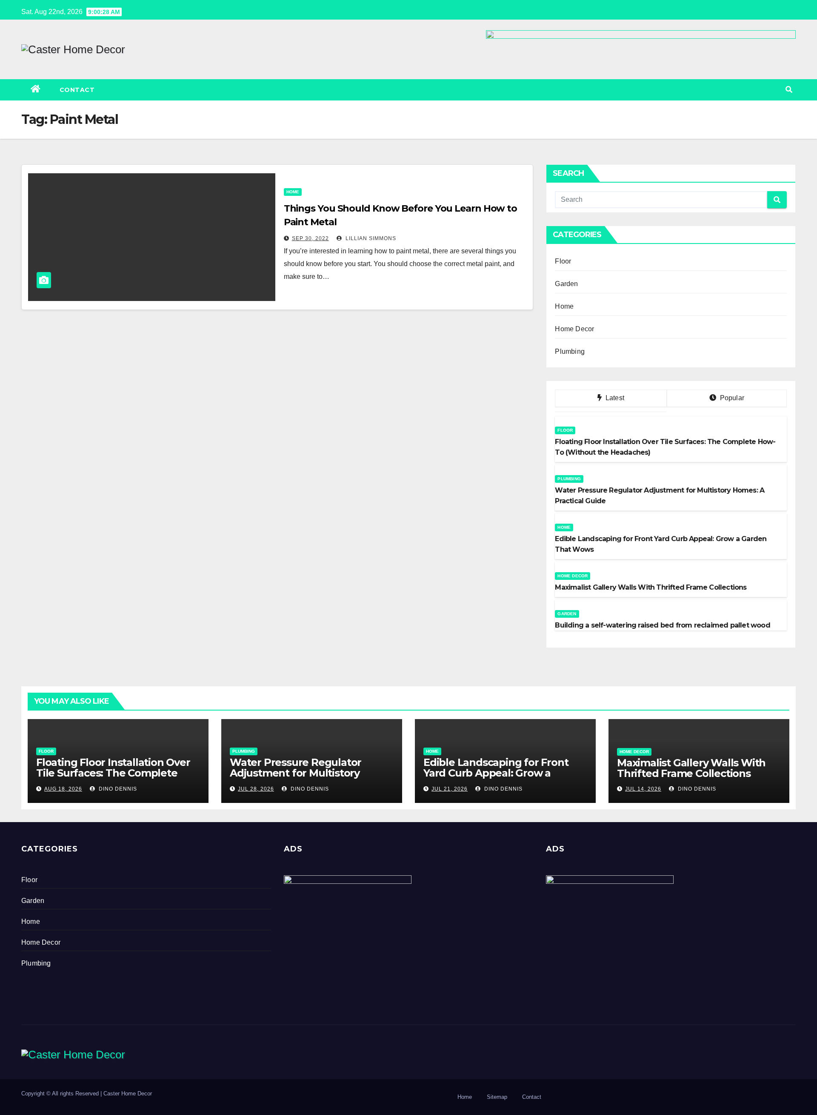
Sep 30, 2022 (310, 238)
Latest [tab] (614, 397)
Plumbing (570, 351)
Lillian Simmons (370, 238)
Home (292, 191)
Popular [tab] (731, 397)
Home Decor (574, 328)
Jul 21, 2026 (449, 789)
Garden (566, 283)
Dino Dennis (117, 789)
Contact (77, 90)
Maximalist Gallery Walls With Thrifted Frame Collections (691, 768)
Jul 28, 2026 (256, 789)
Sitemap (497, 1097)
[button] (789, 89)
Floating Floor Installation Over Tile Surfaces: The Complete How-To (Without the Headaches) (113, 778)
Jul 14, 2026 (643, 789)
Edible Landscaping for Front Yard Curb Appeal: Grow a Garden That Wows (495, 773)
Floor (563, 261)
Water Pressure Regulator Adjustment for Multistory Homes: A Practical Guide (295, 773)
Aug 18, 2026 (63, 789)
